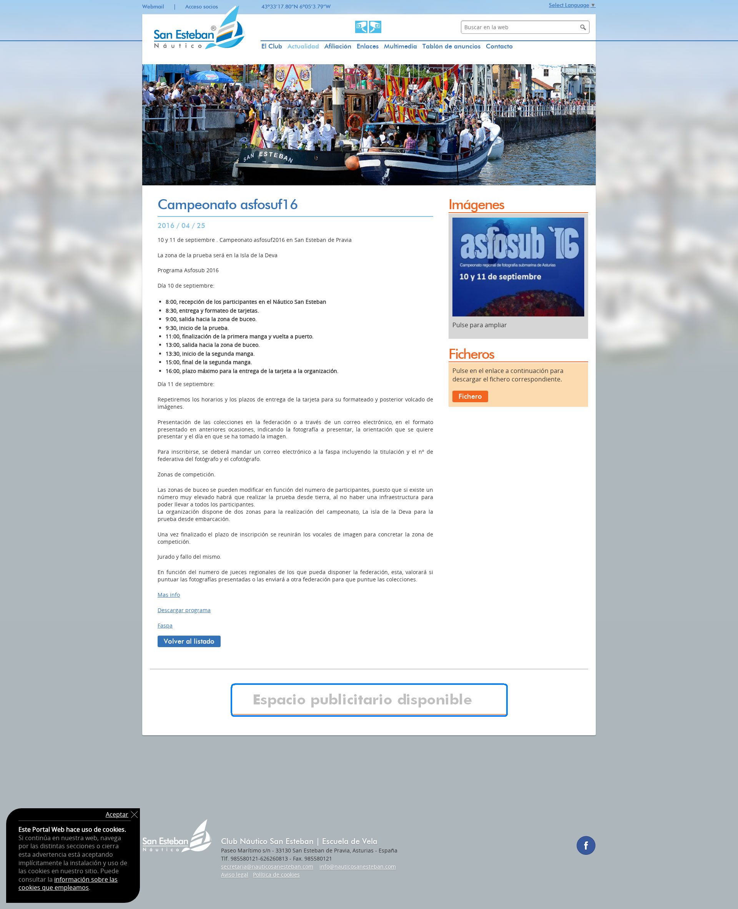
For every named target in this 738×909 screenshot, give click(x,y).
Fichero (470, 396)
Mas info (169, 594)
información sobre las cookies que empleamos (68, 883)
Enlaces (368, 46)
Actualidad (303, 46)
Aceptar (117, 814)
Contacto (499, 46)
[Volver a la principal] (201, 62)
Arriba (720, 891)
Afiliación (337, 46)
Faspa (165, 625)
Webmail (153, 6)
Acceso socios (201, 6)
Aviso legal (234, 874)
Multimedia (400, 46)
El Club (271, 46)
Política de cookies (276, 874)
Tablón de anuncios (451, 46)
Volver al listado (189, 641)
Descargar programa (184, 610)
